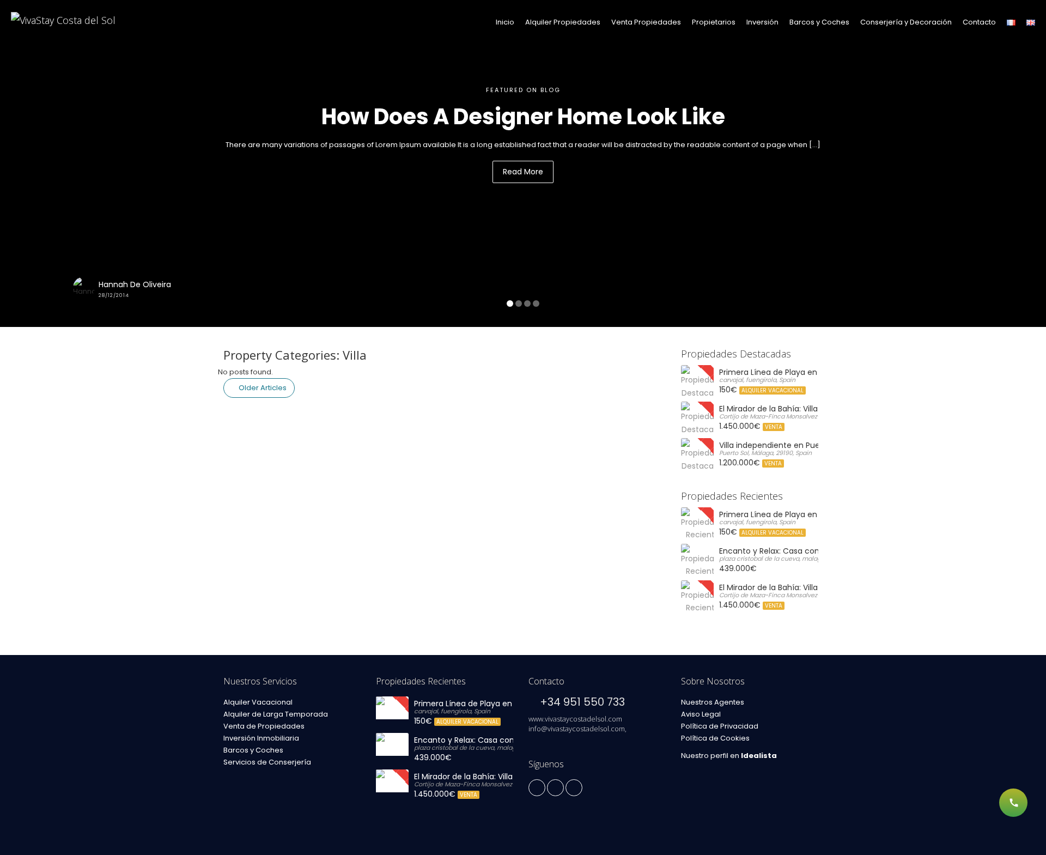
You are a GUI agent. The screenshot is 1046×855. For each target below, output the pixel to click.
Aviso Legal (701, 714)
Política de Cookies (715, 738)
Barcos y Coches (819, 22)
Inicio (505, 22)
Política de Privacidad (719, 726)
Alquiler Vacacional (258, 702)
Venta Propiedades (646, 22)
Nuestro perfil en (729, 755)
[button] (78, 163)
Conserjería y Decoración (906, 22)
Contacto (979, 22)
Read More (523, 171)
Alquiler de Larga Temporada (275, 714)
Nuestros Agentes (712, 702)
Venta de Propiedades (264, 726)
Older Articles (262, 388)
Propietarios (713, 22)
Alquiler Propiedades (562, 22)
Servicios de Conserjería (267, 762)
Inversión (762, 22)
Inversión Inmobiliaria (261, 738)
